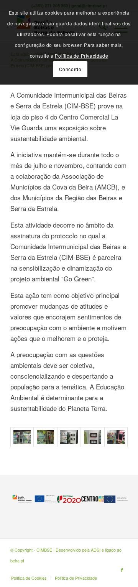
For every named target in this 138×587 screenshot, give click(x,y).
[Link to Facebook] (122, 569)
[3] (68, 437)
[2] (45, 437)
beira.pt (17, 560)
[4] (92, 437)
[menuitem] (29, 578)
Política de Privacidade (81, 55)
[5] (116, 437)
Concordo (70, 69)
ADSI (95, 550)
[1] (22, 437)
